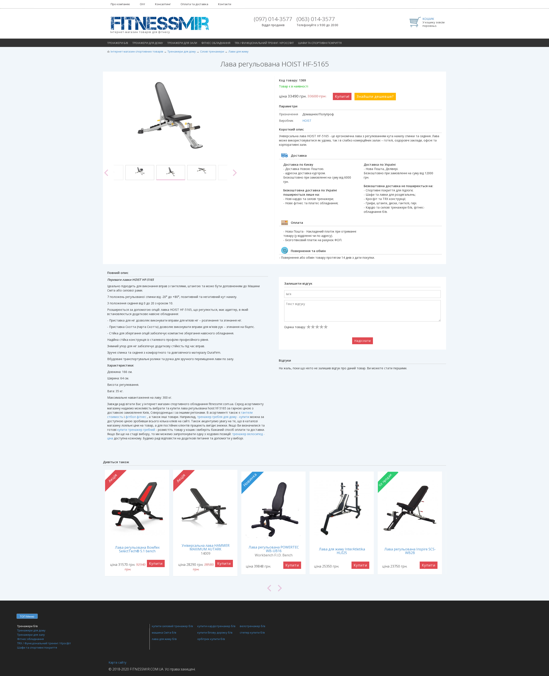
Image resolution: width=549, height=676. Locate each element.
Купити (156, 563)
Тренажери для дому (147, 43)
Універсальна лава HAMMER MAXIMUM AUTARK (205, 547)
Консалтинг (163, 4)
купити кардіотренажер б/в (216, 626)
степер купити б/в (252, 632)
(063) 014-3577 (316, 19)
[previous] (106, 172)
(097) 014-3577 (273, 19)
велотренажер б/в (252, 626)
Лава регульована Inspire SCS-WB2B (410, 551)
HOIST (306, 121)
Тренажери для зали (182, 43)
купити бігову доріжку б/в (214, 632)
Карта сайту (117, 662)
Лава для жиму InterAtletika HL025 (342, 551)
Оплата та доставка (194, 4)
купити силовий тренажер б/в (172, 626)
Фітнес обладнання (215, 43)
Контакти (224, 4)
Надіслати (362, 341)
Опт (142, 4)
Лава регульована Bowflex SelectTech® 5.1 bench (137, 549)
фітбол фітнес (135, 417)
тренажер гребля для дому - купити (223, 417)
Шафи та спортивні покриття (320, 43)
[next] (234, 172)
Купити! (342, 96)
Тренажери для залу (31, 635)
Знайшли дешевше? (375, 96)
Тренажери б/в (117, 43)
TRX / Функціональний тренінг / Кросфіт (44, 643)
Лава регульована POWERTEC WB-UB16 (274, 549)
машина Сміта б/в (164, 632)
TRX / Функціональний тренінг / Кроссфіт (264, 43)
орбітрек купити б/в (211, 639)
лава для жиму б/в (164, 639)
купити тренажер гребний (136, 430)
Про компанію (120, 4)
